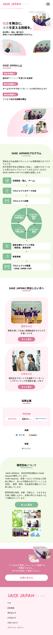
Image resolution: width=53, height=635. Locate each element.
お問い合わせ (26, 577)
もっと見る (26, 339)
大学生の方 (11, 618)
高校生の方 (11, 613)
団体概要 (10, 608)
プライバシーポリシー (16, 627)
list (47, 4)
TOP (9, 603)
